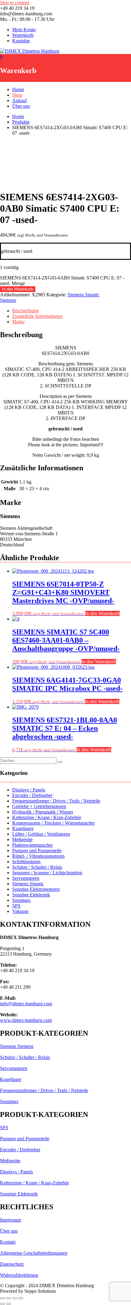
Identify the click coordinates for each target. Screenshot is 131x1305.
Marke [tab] (18, 321)
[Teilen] (14, 1298)
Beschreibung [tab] (25, 310)
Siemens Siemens (17, 1046)
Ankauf (19, 100)
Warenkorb (23, 35)
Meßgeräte (22, 839)
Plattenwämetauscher (32, 845)
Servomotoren (25, 878)
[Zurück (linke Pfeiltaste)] (2, 1304)
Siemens (8, 300)
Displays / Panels (28, 789)
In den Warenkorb (17, 289)
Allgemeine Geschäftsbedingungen (33, 1253)
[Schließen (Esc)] (20, 1298)
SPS (16, 905)
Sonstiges (21, 900)
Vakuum (20, 911)
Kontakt (8, 1242)
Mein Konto (24, 29)
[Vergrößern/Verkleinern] (2, 1298)
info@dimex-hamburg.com (26, 1003)
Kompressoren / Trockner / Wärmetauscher (53, 823)
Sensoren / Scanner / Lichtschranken (47, 872)
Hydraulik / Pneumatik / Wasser (42, 811)
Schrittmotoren (26, 861)
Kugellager (23, 828)
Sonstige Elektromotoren (36, 889)
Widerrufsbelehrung (19, 1275)
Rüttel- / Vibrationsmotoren (38, 856)
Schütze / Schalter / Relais (37, 867)
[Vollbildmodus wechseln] (8, 1298)
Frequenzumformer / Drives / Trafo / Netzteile (56, 800)
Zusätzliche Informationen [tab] (37, 316)
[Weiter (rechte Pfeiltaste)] (8, 1304)
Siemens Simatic (83, 294)
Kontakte (21, 40)
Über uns (21, 106)
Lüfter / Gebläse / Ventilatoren (41, 834)
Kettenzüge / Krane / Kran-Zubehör (46, 817)
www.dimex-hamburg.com (26, 1020)
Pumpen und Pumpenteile (37, 850)
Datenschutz (12, 1264)
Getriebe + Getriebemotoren (39, 806)
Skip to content (14, 2)
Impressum (10, 1219)
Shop (17, 95)
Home (18, 89)
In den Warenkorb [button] (102, 613)
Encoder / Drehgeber (32, 795)
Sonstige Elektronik (31, 894)
